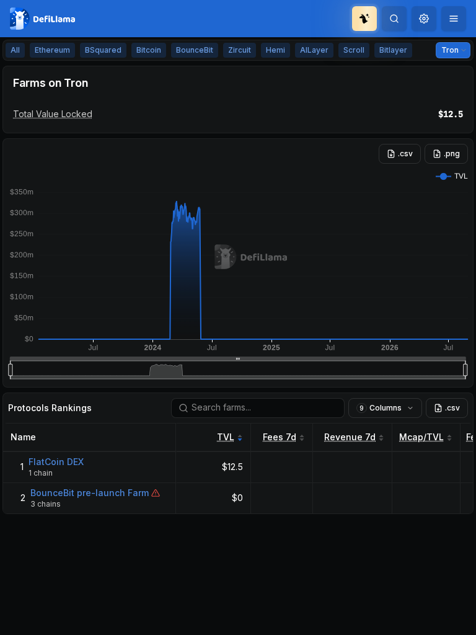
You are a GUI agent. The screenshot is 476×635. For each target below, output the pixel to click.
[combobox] (424, 18)
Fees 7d (279, 437)
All (15, 50)
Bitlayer (393, 50)
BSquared (103, 50)
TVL (225, 437)
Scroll (353, 50)
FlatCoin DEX (56, 461)
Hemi (275, 50)
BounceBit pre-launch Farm (89, 492)
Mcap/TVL (421, 437)
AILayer (314, 50)
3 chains (45, 503)
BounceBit (194, 50)
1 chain (41, 472)
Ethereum (52, 50)
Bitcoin (148, 50)
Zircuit (239, 50)
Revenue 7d (350, 437)
